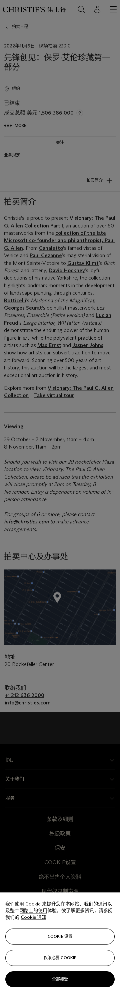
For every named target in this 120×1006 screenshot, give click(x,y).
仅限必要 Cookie (60, 957)
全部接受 (60, 979)
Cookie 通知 (33, 917)
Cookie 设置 (60, 936)
